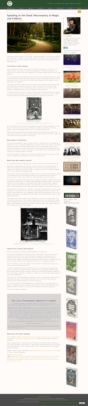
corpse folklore (22, 356)
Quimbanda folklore (12, 359)
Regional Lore (11, 8)
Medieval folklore (45, 357)
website (74, 45)
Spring (79, 8)
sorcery (30, 359)
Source (50, 123)
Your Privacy (44, 405)
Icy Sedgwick (20, 20)
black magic (14, 356)
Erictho (32, 357)
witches (19, 360)
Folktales (40, 8)
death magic (56, 356)
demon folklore (20, 357)
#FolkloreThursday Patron (15, 327)
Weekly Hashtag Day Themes (73, 3)
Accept (82, 403)
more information (73, 402)
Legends (30, 8)
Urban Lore (60, 8)
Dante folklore (30, 356)
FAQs (63, 3)
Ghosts (50, 8)
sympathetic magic (49, 359)
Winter (70, 8)
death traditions (11, 357)
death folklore (48, 356)
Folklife (15, 354)
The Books (50, 3)
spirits (34, 359)
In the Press (57, 3)
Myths (21, 8)
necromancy (54, 357)
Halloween (20, 354)
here (41, 323)
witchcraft (13, 360)
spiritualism (40, 359)
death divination (39, 356)
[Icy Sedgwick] (72, 25)
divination (27, 357)
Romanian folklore (22, 359)
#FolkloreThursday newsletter (26, 321)
